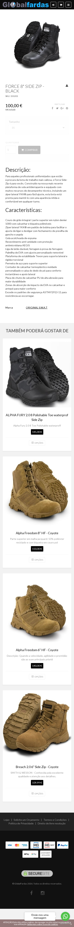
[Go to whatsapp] (65, 916)
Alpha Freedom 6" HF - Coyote (37, 650)
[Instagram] (42, 893)
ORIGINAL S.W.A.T (36, 307)
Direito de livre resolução (52, 823)
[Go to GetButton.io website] (65, 923)
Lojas (7, 819)
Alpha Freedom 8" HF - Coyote (37, 533)
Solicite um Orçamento (26, 819)
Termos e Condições (55, 819)
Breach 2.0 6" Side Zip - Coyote (37, 767)
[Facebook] (31, 893)
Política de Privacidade (21, 823)
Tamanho (14, 121)
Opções (38, 442)
